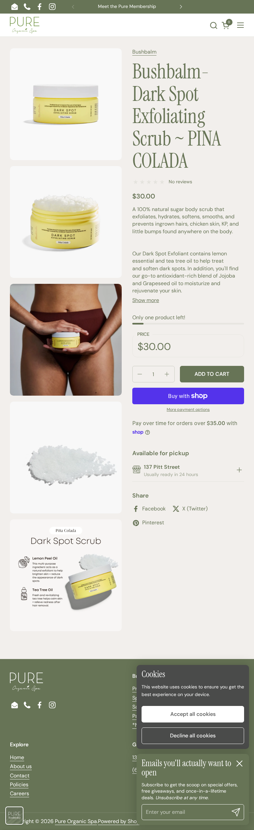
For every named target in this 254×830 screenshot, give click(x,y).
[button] (213, 25)
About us (21, 766)
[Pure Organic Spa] (24, 25)
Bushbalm (144, 51)
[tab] (239, 470)
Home (17, 757)
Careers (19, 793)
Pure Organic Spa (76, 821)
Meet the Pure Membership (127, 6)
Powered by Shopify (122, 821)
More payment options (188, 409)
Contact (19, 775)
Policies (19, 784)
